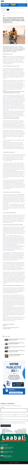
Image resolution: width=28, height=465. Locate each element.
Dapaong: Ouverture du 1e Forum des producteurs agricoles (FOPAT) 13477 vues (8, 452)
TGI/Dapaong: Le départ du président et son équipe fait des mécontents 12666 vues (8, 456)
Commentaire (3, 407)
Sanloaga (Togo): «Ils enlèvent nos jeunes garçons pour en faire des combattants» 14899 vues (8, 448)
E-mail (16, 413)
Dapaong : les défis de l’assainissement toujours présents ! (17, 346)
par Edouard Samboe (5, 23)
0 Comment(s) (16, 23)
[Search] (8, 10)
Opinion (4, 15)
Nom (1, 413)
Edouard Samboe (16, 327)
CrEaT (13, 462)
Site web (2, 418)
